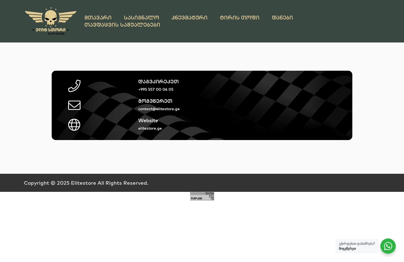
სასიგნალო (141, 17)
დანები (282, 17)
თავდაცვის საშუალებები (122, 24)
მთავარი (98, 17)
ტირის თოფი (239, 17)
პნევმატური (189, 17)
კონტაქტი (188, 24)
